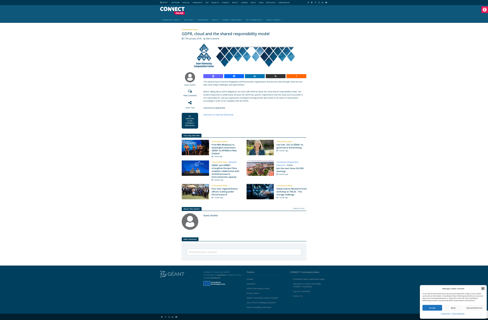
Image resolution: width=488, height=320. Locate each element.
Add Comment (212, 38)
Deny (453, 308)
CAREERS (244, 2)
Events (215, 20)
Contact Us (298, 296)
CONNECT (226, 2)
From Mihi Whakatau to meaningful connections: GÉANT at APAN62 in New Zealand (224, 149)
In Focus (188, 20)
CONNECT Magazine (231, 20)
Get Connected (254, 20)
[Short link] (276, 76)
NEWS (261, 2)
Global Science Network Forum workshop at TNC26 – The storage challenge (291, 191)
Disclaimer (251, 283)
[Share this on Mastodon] (213, 76)
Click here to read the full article (218, 114)
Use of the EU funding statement (261, 302)
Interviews (203, 20)
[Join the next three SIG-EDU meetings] (260, 168)
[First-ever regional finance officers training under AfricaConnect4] (195, 191)
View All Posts (298, 208)
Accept (432, 308)
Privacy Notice (253, 293)
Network (233, 162)
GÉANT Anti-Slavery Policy (258, 288)
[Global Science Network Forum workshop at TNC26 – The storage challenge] (260, 191)
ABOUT (253, 2)
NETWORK (176, 2)
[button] (484, 9)
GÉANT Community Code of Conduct (262, 298)
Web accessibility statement (259, 307)
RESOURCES (271, 2)
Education (280, 165)
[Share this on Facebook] (234, 76)
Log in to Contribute (301, 291)
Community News (170, 20)
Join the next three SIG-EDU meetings (290, 170)
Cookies (250, 279)
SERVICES (186, 2)
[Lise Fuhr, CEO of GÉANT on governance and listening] (260, 147)
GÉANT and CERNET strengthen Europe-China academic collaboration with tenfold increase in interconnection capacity (225, 171)
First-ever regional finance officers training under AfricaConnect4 (225, 191)
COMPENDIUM (283, 2)
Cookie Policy (446, 314)
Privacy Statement (458, 314)
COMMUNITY (197, 2)
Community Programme (287, 162)
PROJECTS (215, 2)
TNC (207, 2)
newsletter (215, 277)
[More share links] (296, 76)
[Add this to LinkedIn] (255, 76)
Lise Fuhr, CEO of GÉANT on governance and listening (289, 146)
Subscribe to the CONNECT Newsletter (190, 122)
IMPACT (235, 2)
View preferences (474, 308)
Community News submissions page (309, 279)
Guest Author (190, 85)
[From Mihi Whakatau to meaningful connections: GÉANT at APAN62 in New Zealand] (195, 147)
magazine (221, 275)
